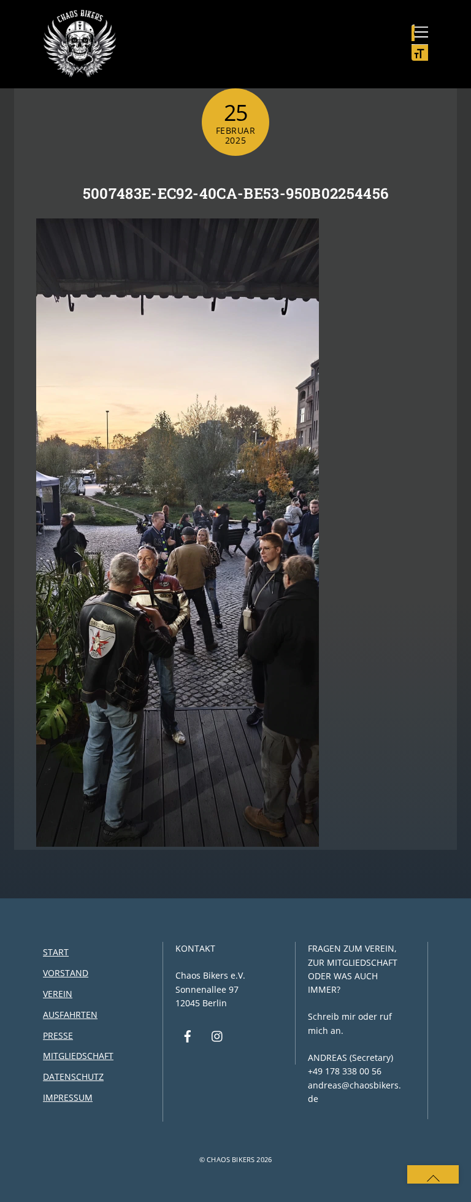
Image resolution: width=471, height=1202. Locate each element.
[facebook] (187, 1035)
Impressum (68, 1097)
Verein (57, 994)
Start (56, 952)
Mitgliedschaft (78, 1055)
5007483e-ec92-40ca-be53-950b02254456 (236, 193)
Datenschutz (73, 1076)
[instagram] (217, 1035)
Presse (58, 1035)
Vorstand (65, 973)
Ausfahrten (70, 1014)
